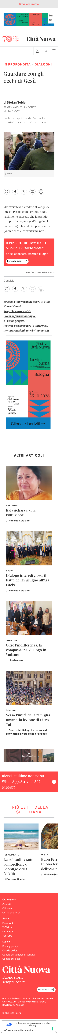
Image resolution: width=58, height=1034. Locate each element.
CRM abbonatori (11, 912)
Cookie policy (9, 950)
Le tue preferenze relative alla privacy (32, 1024)
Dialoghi (43, 64)
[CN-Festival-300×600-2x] (28, 384)
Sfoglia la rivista (29, 4)
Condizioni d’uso (11, 958)
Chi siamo (7, 908)
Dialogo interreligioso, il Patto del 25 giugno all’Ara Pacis (27, 580)
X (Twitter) (7, 927)
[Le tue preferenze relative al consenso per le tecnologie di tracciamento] (53, 1029)
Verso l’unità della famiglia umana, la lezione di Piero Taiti (28, 720)
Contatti (6, 904)
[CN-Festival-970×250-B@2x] (29, 19)
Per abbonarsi (14, 261)
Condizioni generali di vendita (18, 954)
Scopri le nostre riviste (17, 311)
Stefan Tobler (17, 102)
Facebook (7, 923)
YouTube (7, 935)
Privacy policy (10, 946)
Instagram (8, 931)
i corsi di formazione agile (20, 316)
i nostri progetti (15, 321)
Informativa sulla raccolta (18, 1030)
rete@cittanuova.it (37, 330)
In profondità (17, 64)
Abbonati (43, 989)
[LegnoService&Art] (29, 755)
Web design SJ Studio (36, 1001)
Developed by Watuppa (13, 1005)
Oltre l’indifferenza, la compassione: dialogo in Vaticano (26, 650)
